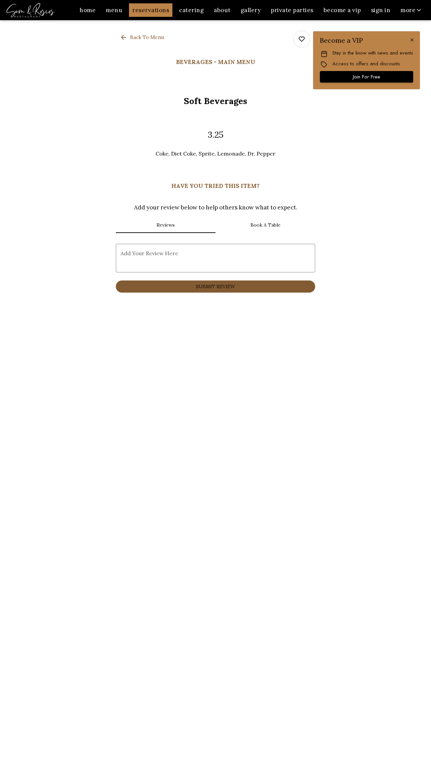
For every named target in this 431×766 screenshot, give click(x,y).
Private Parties (292, 10)
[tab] (166, 225)
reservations (150, 10)
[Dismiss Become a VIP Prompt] (412, 40)
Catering (191, 10)
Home (87, 10)
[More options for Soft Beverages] (302, 39)
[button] (411, 10)
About (222, 10)
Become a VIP (342, 10)
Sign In (381, 10)
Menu (114, 10)
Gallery (251, 10)
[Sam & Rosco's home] (35, 10)
